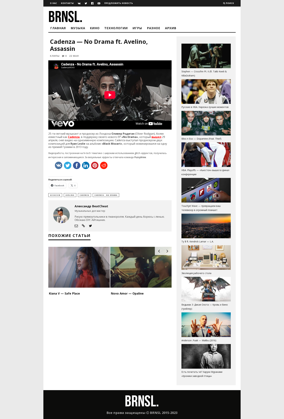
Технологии (116, 28)
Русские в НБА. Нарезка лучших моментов (205, 107)
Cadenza (74, 137)
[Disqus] (110, 339)
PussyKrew (140, 157)
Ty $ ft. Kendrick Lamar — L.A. (197, 241)
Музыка (78, 28)
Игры (137, 28)
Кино (95, 28)
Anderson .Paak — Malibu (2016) (198, 340)
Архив (170, 28)
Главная (58, 28)
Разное (153, 28)
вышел (156, 137)
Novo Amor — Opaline (127, 293)
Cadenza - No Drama (106, 195)
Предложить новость (118, 3)
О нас (53, 3)
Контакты (67, 3)
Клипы (54, 55)
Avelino (70, 195)
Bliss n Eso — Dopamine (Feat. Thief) (201, 138)
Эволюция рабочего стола (196, 273)
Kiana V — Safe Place (64, 293)
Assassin (55, 195)
